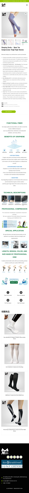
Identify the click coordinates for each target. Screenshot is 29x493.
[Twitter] (11, 457)
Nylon (18, 106)
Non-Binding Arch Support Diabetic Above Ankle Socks (14, 338)
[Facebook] (8, 457)
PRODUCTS (7, 104)
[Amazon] (20, 457)
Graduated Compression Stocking (10, 106)
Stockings (15, 104)
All (4, 104)
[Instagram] (17, 457)
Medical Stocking (19, 365)
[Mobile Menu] (27, 5)
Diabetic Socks (19, 336)
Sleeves (11, 104)
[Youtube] (14, 457)
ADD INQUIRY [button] (8, 111)
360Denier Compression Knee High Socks (14, 395)
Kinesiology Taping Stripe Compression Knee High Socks (14, 430)
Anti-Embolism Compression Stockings (14, 366)
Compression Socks (19, 393)
